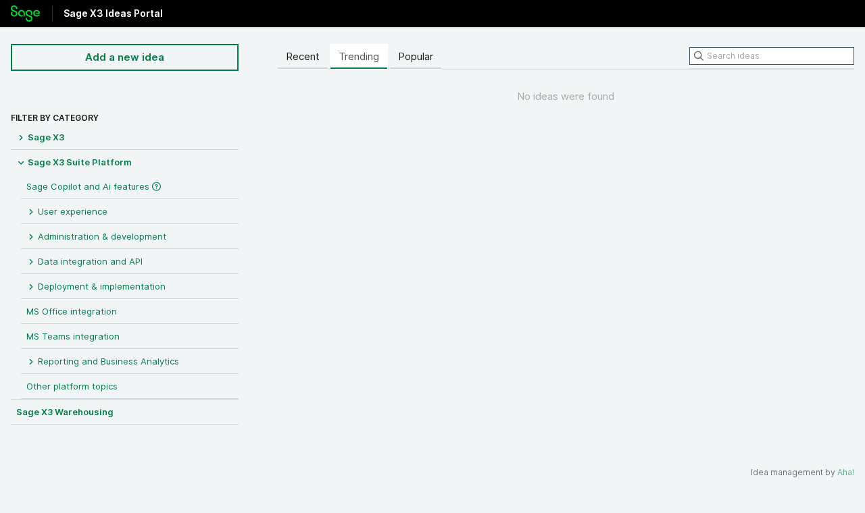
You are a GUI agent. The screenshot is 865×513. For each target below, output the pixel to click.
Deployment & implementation (100, 286)
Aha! (845, 472)
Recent (303, 56)
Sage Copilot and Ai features (89, 186)
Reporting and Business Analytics (107, 361)
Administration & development (100, 236)
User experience (71, 211)
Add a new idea (124, 57)
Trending (359, 56)
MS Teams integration (73, 336)
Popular (415, 56)
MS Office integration (71, 311)
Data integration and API (89, 261)
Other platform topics (72, 386)
